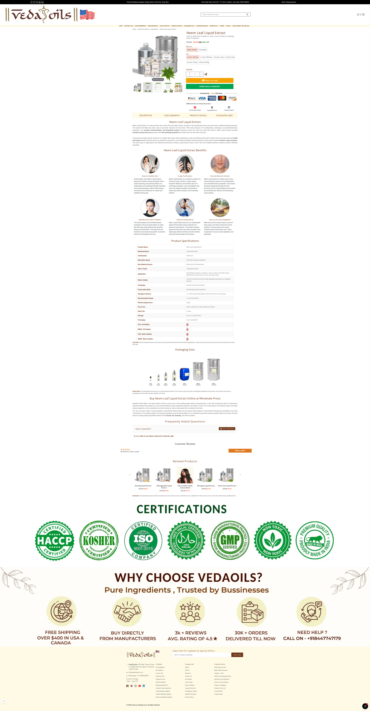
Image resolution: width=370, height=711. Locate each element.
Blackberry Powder (17, 702)
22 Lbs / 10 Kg (192, 62)
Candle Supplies (177, 26)
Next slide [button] (240, 474)
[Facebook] (31, 2)
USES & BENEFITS (172, 115)
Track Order (237, 26)
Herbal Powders (161, 682)
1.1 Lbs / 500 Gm (206, 57)
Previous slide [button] (129, 474)
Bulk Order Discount (220, 670)
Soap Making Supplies (163, 691)
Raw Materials (154, 26)
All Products (159, 670)
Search (187, 670)
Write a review (240, 451)
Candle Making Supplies (163, 694)
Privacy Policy (189, 697)
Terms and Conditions (221, 682)
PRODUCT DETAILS (198, 115)
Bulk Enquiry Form (220, 667)
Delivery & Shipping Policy (222, 676)
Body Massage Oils (162, 685)
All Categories (160, 667)
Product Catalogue (220, 685)
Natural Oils (130, 26)
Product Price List (219, 688)
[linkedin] (42, 2)
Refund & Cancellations (221, 679)
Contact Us (188, 676)
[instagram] (37, 2)
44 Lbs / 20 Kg (204, 62)
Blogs (229, 26)
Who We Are (246, 26)
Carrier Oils (159, 673)
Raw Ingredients (141, 26)
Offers (223, 26)
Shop (121, 26)
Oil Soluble (203, 50)
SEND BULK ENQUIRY (209, 86)
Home (134, 29)
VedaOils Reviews (190, 694)
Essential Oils (160, 676)
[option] (137, 87)
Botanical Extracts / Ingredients (148, 29)
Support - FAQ (218, 673)
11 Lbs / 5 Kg (229, 57)
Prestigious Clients (191, 691)
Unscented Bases (203, 26)
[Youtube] (40, 2)
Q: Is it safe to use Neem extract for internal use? (154, 436)
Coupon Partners (190, 688)
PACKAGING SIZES (224, 115)
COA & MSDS (218, 691)
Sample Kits (214, 26)
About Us (188, 673)
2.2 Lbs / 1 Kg (218, 57)
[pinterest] (34, 2)
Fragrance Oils (190, 26)
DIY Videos (188, 679)
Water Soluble (192, 50)
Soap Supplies (165, 26)
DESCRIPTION (145, 115)
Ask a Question (228, 429)
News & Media (189, 685)
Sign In (187, 667)
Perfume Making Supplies (164, 697)
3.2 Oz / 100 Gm (192, 57)
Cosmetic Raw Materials (163, 688)
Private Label (218, 694)
